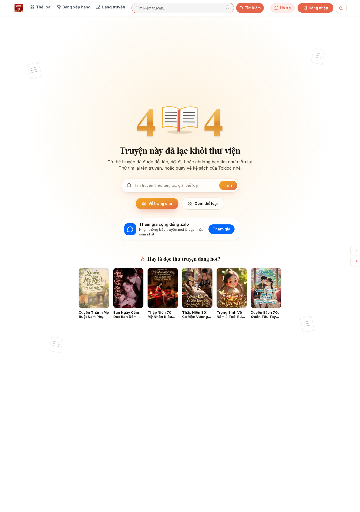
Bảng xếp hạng (76, 7)
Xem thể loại (206, 203)
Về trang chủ (160, 203)
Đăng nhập (318, 8)
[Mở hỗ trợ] (356, 250)
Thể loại (43, 7)
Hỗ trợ (285, 8)
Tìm (228, 185)
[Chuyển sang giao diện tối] (341, 8)
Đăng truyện (113, 7)
